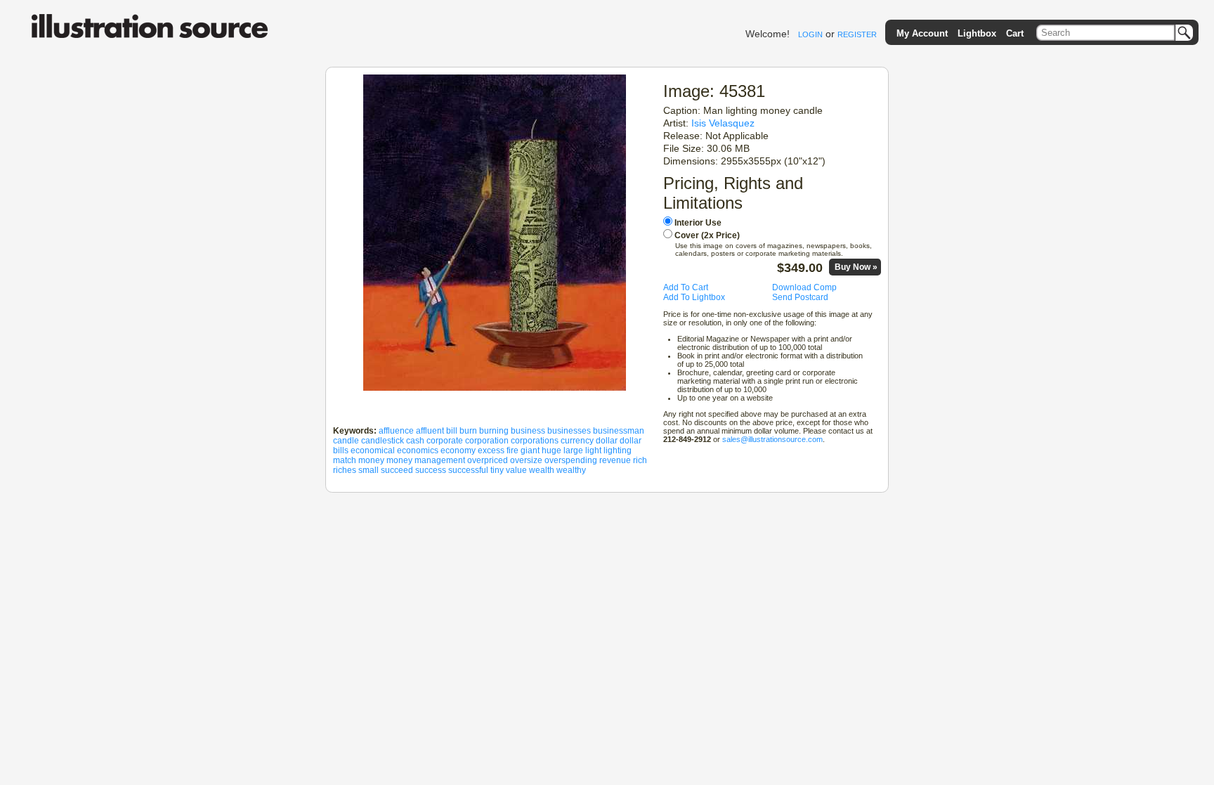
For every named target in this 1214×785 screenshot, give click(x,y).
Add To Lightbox (694, 297)
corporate (444, 441)
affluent (430, 431)
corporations (535, 441)
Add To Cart (685, 287)
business (528, 431)
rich (640, 460)
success (430, 470)
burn (468, 431)
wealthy (571, 470)
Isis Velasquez (723, 123)
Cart (1015, 33)
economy (458, 450)
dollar (607, 441)
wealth (541, 470)
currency (577, 441)
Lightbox (977, 33)
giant (530, 450)
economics (417, 450)
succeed (397, 470)
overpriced (487, 460)
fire (512, 450)
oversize (526, 460)
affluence (396, 431)
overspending (570, 460)
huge (551, 450)
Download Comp (804, 287)
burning (494, 431)
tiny (497, 470)
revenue (615, 460)
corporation (487, 441)
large (573, 450)
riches (344, 470)
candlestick (382, 441)
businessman (618, 431)
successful (468, 470)
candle (346, 441)
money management (425, 460)
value (516, 470)
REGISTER (857, 34)
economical (373, 450)
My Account (922, 33)
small (368, 470)
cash (415, 441)
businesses (569, 431)
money (371, 460)
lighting (617, 450)
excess (491, 450)
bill (451, 431)
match (344, 460)
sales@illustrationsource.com (772, 439)
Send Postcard (800, 297)
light (593, 450)
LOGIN (810, 34)
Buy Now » (856, 267)
